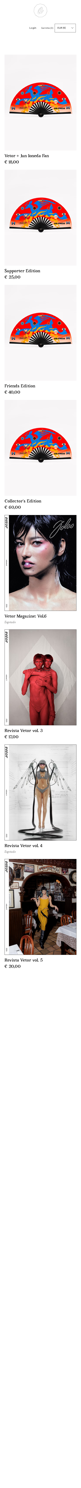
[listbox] (65, 28)
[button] (65, 28)
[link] (47, 28)
